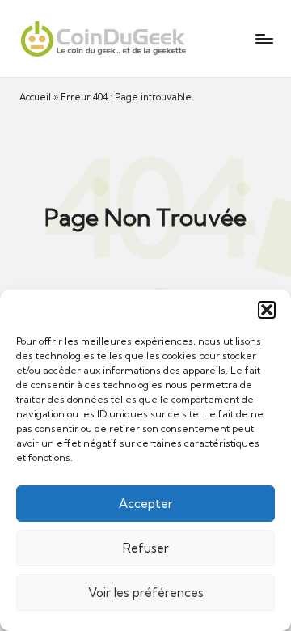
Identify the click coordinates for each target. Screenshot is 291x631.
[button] (267, 310)
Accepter (146, 503)
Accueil (35, 97)
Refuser (146, 548)
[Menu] (263, 38)
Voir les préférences (146, 592)
